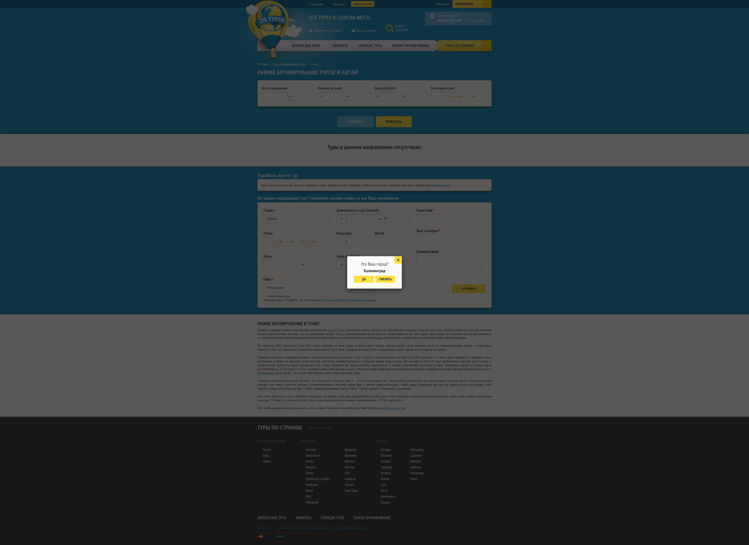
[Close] (398, 260)
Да (364, 279)
